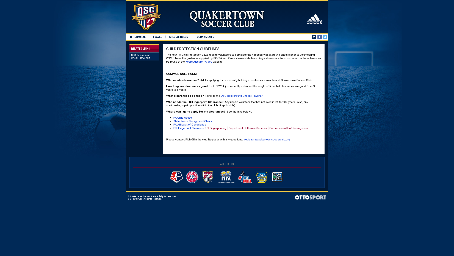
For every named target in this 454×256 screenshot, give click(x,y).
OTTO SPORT (136, 199)
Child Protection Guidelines (192, 49)
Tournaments (204, 37)
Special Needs (178, 37)
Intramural (137, 37)
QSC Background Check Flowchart (140, 56)
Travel (157, 37)
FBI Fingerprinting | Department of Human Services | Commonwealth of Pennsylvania (256, 128)
